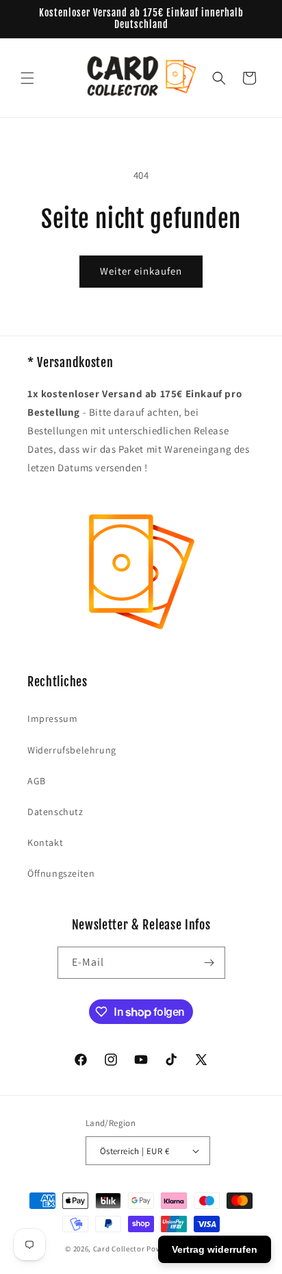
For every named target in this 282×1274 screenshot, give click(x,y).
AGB (36, 781)
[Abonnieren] (209, 963)
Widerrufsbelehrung (71, 750)
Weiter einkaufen (141, 270)
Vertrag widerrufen (214, 1249)
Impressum (52, 718)
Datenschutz (55, 811)
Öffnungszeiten (60, 873)
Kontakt (45, 842)
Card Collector (119, 1248)
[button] (27, 78)
